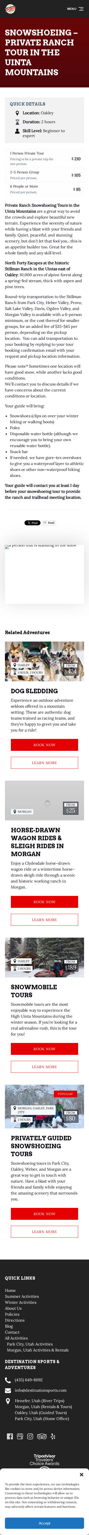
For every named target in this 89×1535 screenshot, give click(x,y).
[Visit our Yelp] (53, 1436)
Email (50, 522)
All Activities (16, 1338)
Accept (44, 1523)
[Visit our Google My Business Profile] (20, 1436)
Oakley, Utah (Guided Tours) (41, 1412)
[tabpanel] (44, 571)
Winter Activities (20, 1302)
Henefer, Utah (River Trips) (39, 1400)
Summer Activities (22, 1296)
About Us (13, 1308)
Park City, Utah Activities (30, 1344)
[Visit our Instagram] (30, 1436)
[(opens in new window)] (44, 1450)
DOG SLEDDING (34, 691)
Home (10, 1290)
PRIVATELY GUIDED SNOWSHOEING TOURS (41, 1146)
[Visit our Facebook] (10, 1436)
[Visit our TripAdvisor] (42, 1436)
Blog (9, 1326)
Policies (12, 1314)
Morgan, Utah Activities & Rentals (37, 1349)
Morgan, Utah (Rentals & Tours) (43, 1406)
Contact (12, 1332)
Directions (14, 1320)
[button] (81, 1474)
